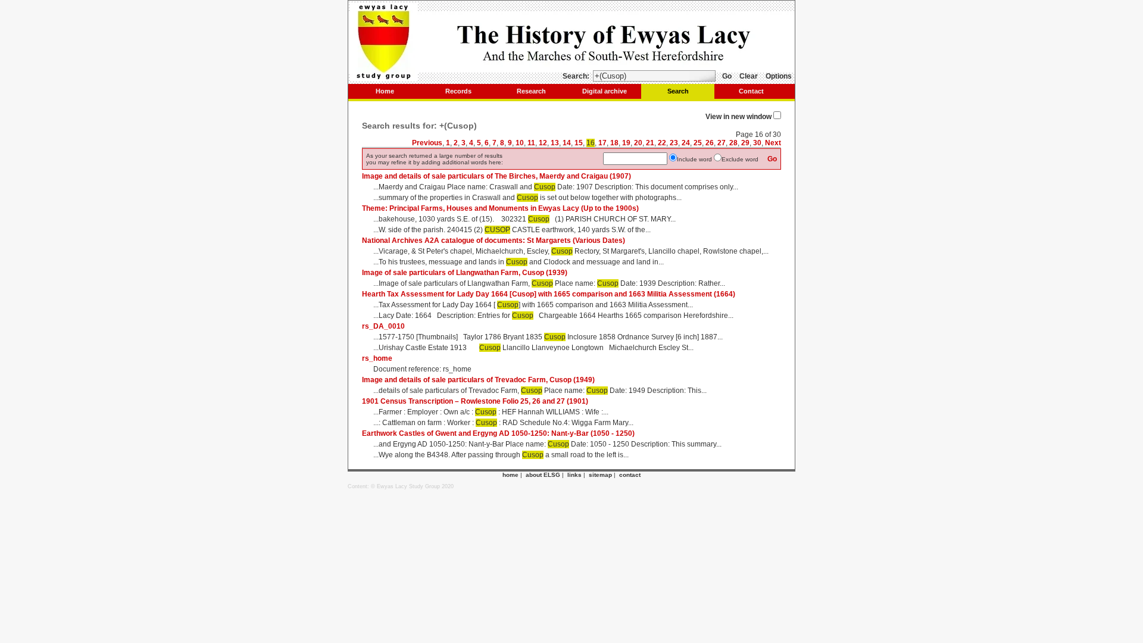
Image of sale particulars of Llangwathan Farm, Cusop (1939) (464, 273)
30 (757, 143)
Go (727, 76)
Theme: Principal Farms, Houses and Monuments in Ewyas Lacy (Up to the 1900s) (500, 208)
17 (602, 143)
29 (745, 143)
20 (638, 143)
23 (674, 143)
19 (626, 143)
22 (662, 143)
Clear (748, 76)
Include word (694, 159)
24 (686, 143)
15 (578, 143)
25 (698, 143)
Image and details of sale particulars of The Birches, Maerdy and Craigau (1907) (496, 176)
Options (779, 76)
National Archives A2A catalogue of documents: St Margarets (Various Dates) (493, 240)
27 (721, 143)
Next (773, 143)
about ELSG (543, 475)
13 (555, 143)
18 (614, 143)
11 (531, 143)
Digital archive (604, 91)
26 (709, 143)
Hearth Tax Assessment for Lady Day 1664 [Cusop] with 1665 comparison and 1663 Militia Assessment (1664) (548, 294)
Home (385, 91)
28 (733, 143)
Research (531, 91)
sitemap (600, 475)
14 (567, 143)
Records (458, 91)
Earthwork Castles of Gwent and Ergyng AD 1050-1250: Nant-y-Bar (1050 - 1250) (498, 433)
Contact (751, 91)
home (510, 475)
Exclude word (740, 159)
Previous (427, 143)
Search (678, 91)
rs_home (377, 358)
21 (650, 143)
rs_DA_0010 (383, 326)
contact (630, 475)
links (574, 475)
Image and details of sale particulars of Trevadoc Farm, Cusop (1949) (478, 380)
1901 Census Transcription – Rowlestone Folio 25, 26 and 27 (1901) (475, 401)
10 (520, 143)
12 (543, 143)
